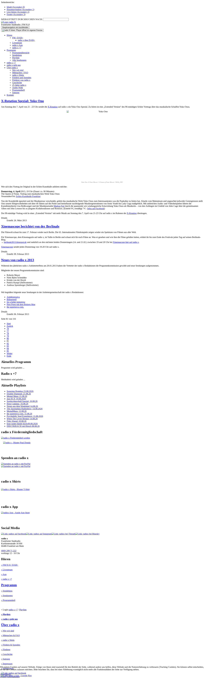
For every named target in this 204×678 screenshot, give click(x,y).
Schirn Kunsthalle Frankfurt (28, 196)
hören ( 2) (18, 12)
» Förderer (5, 649)
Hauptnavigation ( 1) (20, 9)
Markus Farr (59, 206)
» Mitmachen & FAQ (10, 635)
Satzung (15, 92)
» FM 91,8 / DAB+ (9, 565)
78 (8, 333)
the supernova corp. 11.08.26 (19, 414)
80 (8, 338)
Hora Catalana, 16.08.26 (17, 404)
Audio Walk (17, 87)
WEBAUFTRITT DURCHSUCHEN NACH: (21, 19)
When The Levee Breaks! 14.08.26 (22, 418)
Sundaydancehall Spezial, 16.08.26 (22, 401)
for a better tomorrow (16, 302)
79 (8, 336)
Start (9, 323)
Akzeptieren (5, 674)
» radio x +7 (6, 579)
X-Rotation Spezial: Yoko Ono (22, 101)
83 (8, 346)
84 (8, 348)
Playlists (15, 57)
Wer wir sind (17, 70)
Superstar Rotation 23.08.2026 (20, 391)
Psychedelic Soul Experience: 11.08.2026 (25, 416)
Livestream (17, 43)
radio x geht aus (14, 65)
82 (8, 343)
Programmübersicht (20, 52)
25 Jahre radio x (19, 85)
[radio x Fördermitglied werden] (15, 438)
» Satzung (5, 659)
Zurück (10, 326)
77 (8, 331)
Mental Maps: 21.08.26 (17, 396)
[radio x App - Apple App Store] (15, 512)
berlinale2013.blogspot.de (15, 242)
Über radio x (12, 67)
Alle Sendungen (19, 60)
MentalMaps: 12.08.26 (17, 411)
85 (8, 351)
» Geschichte (6, 654)
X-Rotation (53, 107)
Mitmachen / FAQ (20, 72)
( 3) (16, 14)
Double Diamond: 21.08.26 (19, 394)
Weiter (9, 353)
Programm (11, 50)
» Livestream (6, 570)
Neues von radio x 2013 (17, 260)
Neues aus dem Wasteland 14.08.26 (22, 406)
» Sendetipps (6, 591)
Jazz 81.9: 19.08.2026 (16, 399)
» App (4, 574)
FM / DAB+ (17, 38)
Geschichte (17, 82)
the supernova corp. (15, 307)
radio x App (17, 45)
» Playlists (5, 614)
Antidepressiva (13, 297)
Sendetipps (17, 55)
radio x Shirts (18, 75)
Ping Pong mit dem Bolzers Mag (21, 304)
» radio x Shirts (7, 640)
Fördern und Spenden (21, 77)
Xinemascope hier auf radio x (126, 242)
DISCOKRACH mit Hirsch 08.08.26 (23, 426)
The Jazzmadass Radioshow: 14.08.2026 (24, 409)
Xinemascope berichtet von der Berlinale (30, 226)
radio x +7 (16, 48)
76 (8, 328)
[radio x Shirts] (15, 489)
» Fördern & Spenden (10, 645)
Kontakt (10, 95)
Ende (9, 356)
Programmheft (18, 90)
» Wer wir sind (7, 631)
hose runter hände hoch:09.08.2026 (22, 423)
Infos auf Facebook (95, 208)
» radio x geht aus (9, 619)
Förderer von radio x (21, 80)
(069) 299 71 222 (8, 551)
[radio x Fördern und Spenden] (16, 442)
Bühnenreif (12, 299)
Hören (9, 35)
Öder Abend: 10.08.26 (16, 421)
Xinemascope (7, 247)
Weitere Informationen (10, 677)
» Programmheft (8, 600)
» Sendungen (7, 595)
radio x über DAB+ (26, 40)
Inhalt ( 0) (16, 7)
